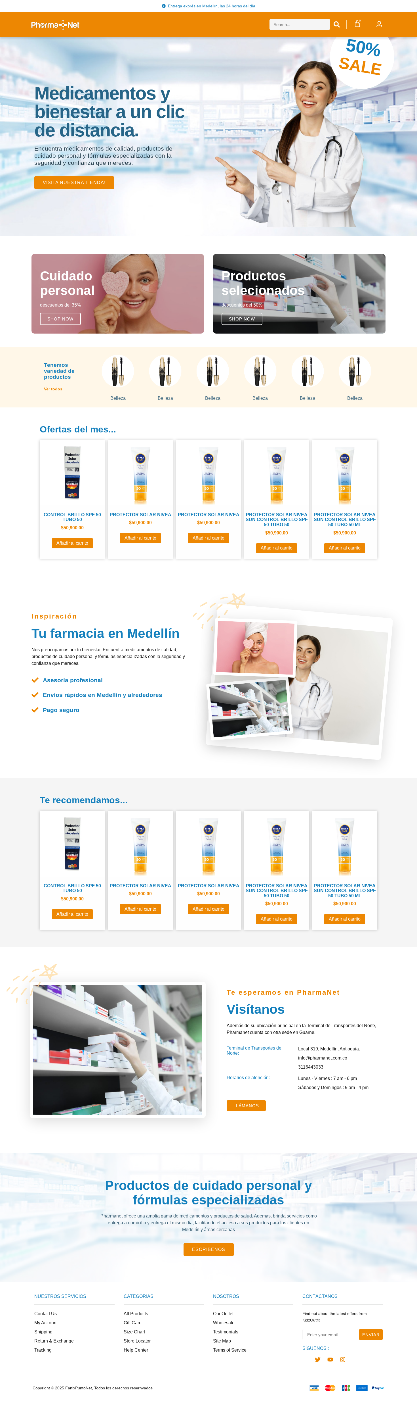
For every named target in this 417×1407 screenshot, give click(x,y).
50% (363, 47)
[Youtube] (330, 1359)
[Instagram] (343, 1359)
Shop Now (60, 319)
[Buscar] (337, 24)
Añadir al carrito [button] (72, 543)
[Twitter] (318, 1359)
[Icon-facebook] (305, 1359)
